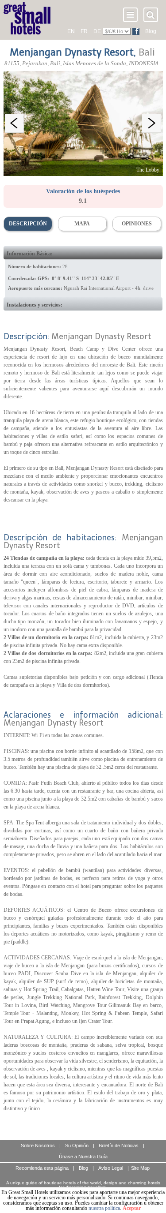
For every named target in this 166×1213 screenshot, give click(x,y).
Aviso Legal (110, 1168)
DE (97, 31)
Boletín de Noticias (119, 1145)
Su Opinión (77, 1145)
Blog (150, 31)
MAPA (82, 224)
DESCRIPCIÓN (28, 224)
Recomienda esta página (42, 1168)
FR (84, 31)
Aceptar (132, 1208)
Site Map (140, 1168)
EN (71, 31)
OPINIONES (137, 224)
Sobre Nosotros (38, 1145)
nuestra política (104, 1208)
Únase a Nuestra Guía (83, 1156)
